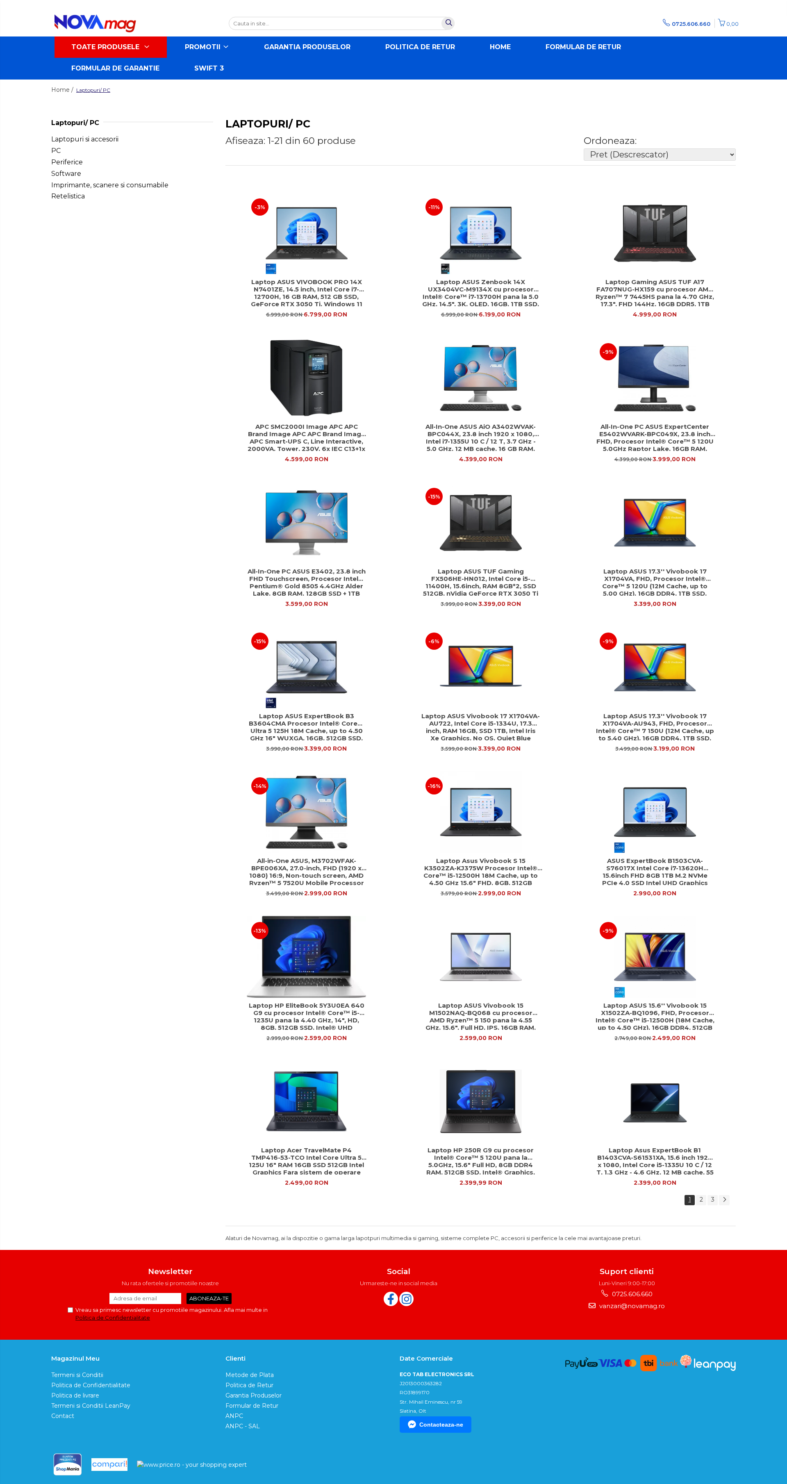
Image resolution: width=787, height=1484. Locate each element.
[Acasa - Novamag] (95, 23)
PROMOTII (204, 47)
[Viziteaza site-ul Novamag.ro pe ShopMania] (67, 1464)
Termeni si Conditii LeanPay (90, 1405)
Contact (62, 1416)
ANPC (234, 1416)
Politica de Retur (420, 47)
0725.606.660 (631, 1294)
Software (66, 174)
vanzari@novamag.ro (631, 1306)
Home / (63, 89)
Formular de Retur (583, 47)
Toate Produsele (106, 47)
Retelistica (68, 196)
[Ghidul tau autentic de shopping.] (109, 1464)
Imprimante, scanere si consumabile (109, 185)
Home (500, 47)
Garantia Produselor (307, 47)
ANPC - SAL (242, 1426)
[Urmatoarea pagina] (724, 1200)
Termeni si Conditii (77, 1375)
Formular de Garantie (115, 68)
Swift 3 (209, 68)
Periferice (67, 162)
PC (56, 151)
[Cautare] (448, 23)
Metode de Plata (249, 1375)
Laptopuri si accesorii (84, 139)
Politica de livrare (75, 1395)
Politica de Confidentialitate (112, 1317)
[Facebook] (391, 1299)
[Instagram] (406, 1299)
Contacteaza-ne (441, 1424)
